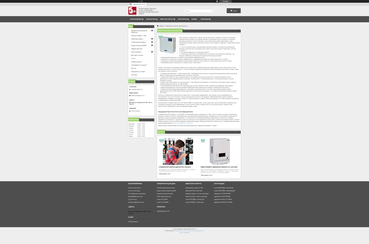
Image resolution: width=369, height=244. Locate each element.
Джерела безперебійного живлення (139, 31)
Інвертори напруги (166, 19)
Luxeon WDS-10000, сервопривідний (224, 190)
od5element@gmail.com (138, 95)
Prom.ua (194, 229)
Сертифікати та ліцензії (139, 65)
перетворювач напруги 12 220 (194, 188)
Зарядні (194, 19)
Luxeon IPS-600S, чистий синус (194, 202)
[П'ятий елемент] (132, 11)
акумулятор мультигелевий (165, 193)
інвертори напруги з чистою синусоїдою (197, 193)
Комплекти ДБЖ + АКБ (138, 35)
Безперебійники (136, 19)
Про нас (133, 68)
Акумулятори (182, 19)
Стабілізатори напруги (138, 42)
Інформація (205, 19)
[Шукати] (211, 11)
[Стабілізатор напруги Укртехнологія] (167, 45)
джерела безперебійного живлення (182, 123)
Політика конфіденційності (196, 230)
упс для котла (132, 199)
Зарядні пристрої (136, 48)
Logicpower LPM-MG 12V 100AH (223, 202)
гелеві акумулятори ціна (164, 196)
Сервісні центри (136, 62)
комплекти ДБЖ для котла (136, 202)
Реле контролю (136, 52)
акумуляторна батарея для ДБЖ (166, 190)
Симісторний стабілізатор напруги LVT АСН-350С (219, 167)
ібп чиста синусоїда (134, 190)
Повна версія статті (164, 174)
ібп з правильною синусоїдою (137, 193)
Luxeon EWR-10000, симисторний (223, 188)
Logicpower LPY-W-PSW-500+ (222, 193)
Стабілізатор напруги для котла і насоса (175, 167)
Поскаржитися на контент (181, 230)
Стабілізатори (151, 19)
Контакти (134, 75)
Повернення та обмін (138, 71)
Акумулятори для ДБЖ (138, 45)
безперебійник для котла (135, 196)
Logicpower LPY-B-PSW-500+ (222, 196)
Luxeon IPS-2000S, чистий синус (194, 199)
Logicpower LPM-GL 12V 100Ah (223, 199)
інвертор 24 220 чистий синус (194, 190)
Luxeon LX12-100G (162, 199)
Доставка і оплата (137, 55)
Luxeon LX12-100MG (163, 202)
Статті (162, 26)
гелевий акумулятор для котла (166, 188)
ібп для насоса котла (134, 188)
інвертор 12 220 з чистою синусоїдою (196, 196)
